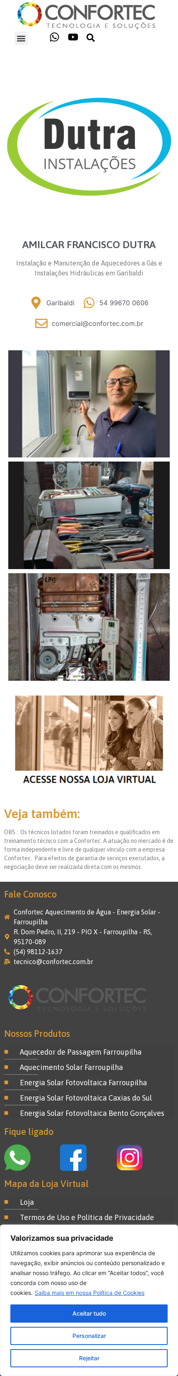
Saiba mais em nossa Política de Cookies (89, 1292)
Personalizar (89, 1335)
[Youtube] (73, 37)
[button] (21, 38)
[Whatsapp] (54, 37)
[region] (89, 1300)
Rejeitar (89, 1358)
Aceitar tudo (89, 1313)
